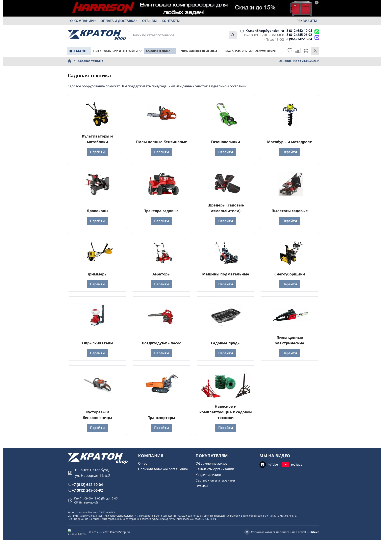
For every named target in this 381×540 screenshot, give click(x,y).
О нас (142, 463)
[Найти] (233, 35)
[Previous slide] (94, 51)
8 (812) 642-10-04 (299, 30)
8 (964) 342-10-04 (299, 39)
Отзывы (149, 21)
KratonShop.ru (120, 532)
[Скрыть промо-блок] (317, 2)
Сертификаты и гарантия (215, 480)
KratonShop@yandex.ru (265, 30)
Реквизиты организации (215, 469)
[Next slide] (280, 51)
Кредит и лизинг (208, 474)
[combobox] (183, 35)
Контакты (171, 21)
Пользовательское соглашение (163, 469)
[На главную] (97, 35)
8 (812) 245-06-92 (299, 34)
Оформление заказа (212, 463)
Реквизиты (307, 21)
